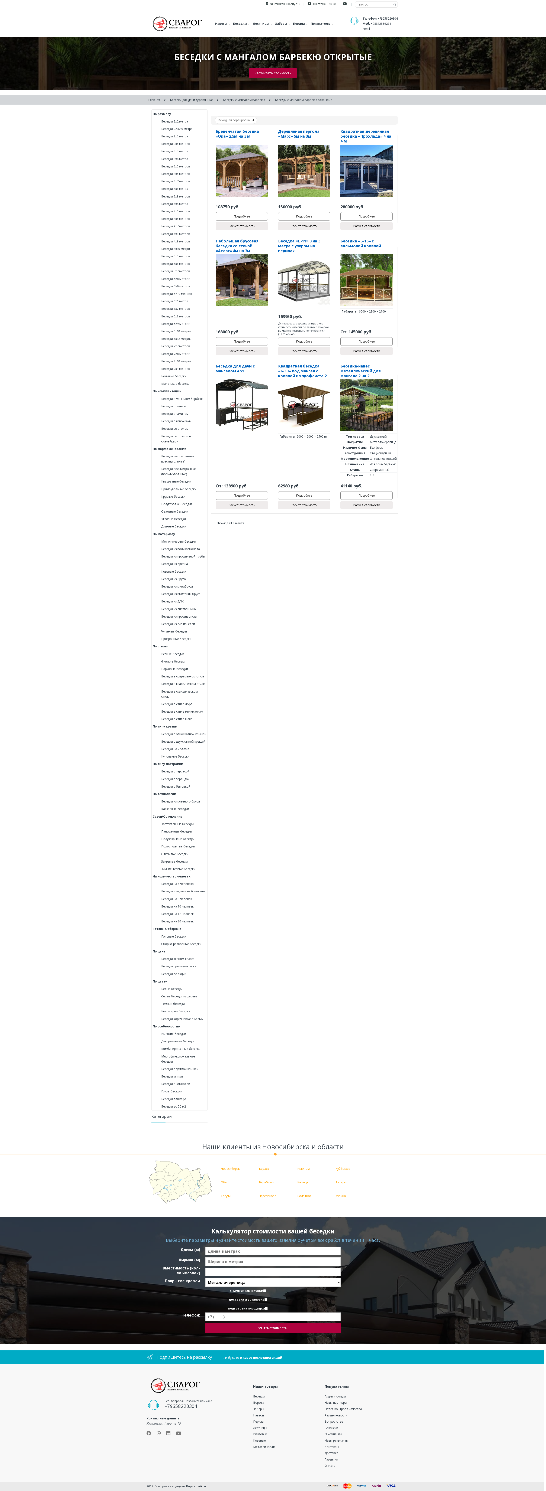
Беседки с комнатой (175, 1084)
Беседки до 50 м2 (173, 1106)
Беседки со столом (175, 428)
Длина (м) (190, 1249)
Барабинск (266, 1182)
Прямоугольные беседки (178, 489)
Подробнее (242, 216)
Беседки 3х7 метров (175, 181)
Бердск (264, 1169)
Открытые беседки (174, 854)
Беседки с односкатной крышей (183, 734)
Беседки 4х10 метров (176, 249)
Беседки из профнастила (179, 616)
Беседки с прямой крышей (179, 1069)
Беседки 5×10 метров (176, 294)
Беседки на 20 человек (177, 921)
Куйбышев (342, 1169)
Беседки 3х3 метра (174, 151)
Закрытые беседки (174, 861)
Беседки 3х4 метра (174, 159)
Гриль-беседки (171, 1091)
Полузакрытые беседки (178, 839)
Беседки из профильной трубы (183, 556)
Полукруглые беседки (176, 504)
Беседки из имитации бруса (180, 594)
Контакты (332, 1447)
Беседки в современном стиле (183, 676)
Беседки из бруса (173, 579)
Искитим (303, 1169)
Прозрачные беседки (176, 639)
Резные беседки (172, 654)
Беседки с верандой (175, 779)
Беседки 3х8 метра (174, 189)
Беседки (259, 1396)
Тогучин (226, 1196)
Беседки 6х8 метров (175, 316)
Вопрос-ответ (335, 1421)
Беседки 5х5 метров (175, 256)
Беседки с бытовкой (175, 786)
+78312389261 (381, 24)
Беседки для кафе (174, 1099)
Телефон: (191, 1315)
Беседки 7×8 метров (175, 354)
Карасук (303, 1182)
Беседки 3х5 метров (175, 166)
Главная (154, 100)
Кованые (259, 1440)
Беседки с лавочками (176, 421)
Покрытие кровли (182, 1280)
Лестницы (260, 1428)
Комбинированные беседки (180, 1049)
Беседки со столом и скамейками (176, 438)
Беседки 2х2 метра (174, 121)
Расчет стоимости (241, 226)
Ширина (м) (188, 1260)
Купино (340, 1196)
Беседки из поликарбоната (180, 549)
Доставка (331, 1453)
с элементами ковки (246, 1290)
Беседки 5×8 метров (175, 279)
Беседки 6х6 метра (174, 301)
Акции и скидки (335, 1396)
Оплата (330, 1466)
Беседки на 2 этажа (175, 749)
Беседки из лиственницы (178, 609)
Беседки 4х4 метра (174, 204)
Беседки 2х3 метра (174, 136)
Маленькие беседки (175, 384)
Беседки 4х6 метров (175, 219)
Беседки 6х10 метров (176, 331)
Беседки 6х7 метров (175, 309)
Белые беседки (172, 989)
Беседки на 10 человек (177, 906)
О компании (333, 1434)
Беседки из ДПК (172, 601)
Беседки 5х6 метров (175, 264)
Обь (224, 1182)
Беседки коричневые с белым (182, 1019)
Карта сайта (196, 1486)
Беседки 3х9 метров (175, 196)
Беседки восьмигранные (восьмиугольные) (178, 471)
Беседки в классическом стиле (183, 684)
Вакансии (331, 1428)
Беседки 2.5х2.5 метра (177, 129)
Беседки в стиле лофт (177, 704)
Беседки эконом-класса (178, 959)
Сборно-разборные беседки (181, 944)
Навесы (258, 1415)
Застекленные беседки (177, 824)
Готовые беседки (173, 936)
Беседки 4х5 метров (175, 211)
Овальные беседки (174, 511)
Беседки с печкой (173, 406)
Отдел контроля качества (343, 1409)
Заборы (258, 1409)
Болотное (304, 1196)
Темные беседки (173, 1004)
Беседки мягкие (172, 1076)
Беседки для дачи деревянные (191, 100)
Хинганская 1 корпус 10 (285, 4)
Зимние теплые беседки (178, 869)
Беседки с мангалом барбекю (244, 100)
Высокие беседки (173, 1034)
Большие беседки (173, 376)
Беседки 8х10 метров (176, 361)
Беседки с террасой (175, 771)
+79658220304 (388, 18)
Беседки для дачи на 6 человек (183, 891)
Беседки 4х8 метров (175, 234)
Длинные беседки (173, 526)
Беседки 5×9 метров (175, 286)
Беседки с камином (175, 414)
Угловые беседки (173, 519)
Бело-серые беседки (175, 1011)
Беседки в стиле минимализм (182, 711)
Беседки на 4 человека (177, 884)
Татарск (341, 1182)
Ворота (258, 1402)
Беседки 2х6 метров (175, 144)
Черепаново (267, 1196)
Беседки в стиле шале (176, 719)
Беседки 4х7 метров (175, 226)
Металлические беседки (178, 541)
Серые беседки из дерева (179, 996)
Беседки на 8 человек (176, 899)
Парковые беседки (174, 669)
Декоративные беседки (178, 1041)
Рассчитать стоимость (273, 73)
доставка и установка (246, 1299)
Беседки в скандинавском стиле (179, 694)
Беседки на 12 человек (177, 914)
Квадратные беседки (176, 481)
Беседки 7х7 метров (175, 346)
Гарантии (331, 1459)
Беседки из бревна (174, 564)
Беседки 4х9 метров (175, 241)
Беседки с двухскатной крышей (183, 741)
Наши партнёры (336, 1402)
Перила (258, 1421)
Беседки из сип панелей (178, 624)
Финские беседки (173, 661)
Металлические (264, 1447)
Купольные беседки (175, 756)
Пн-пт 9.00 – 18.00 (323, 4)
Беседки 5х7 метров (175, 271)
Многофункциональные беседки (178, 1058)
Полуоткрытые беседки (178, 846)
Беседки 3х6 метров (175, 174)
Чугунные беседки (174, 631)
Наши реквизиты (336, 1440)
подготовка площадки (246, 1308)
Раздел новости (336, 1415)
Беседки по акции (173, 974)
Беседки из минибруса (177, 586)
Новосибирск (230, 1169)
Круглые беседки (173, 496)
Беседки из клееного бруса (180, 801)
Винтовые (260, 1434)
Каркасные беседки (175, 809)
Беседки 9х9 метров (175, 369)
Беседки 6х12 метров (176, 339)
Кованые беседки (173, 571)
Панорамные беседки (176, 831)
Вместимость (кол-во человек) (181, 1270)
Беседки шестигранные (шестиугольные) (177, 458)
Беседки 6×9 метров (175, 324)
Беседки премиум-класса (178, 966)
